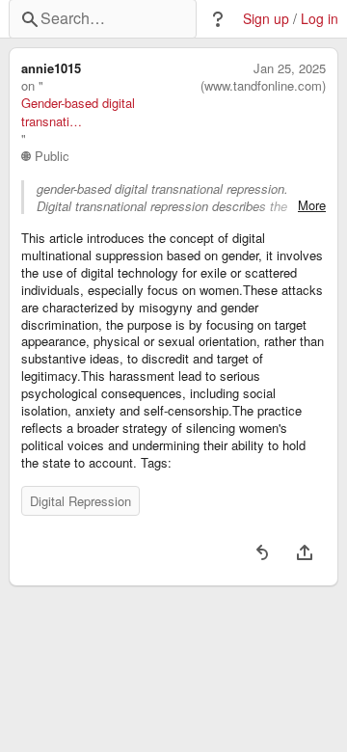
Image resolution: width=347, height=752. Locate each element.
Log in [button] (319, 19)
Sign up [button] (266, 19)
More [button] (312, 205)
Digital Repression (80, 501)
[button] (218, 19)
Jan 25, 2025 (290, 68)
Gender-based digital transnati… (78, 111)
